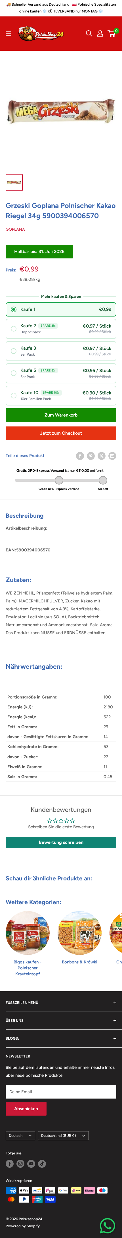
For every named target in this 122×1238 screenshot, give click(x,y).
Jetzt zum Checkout (61, 433)
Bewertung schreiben (61, 842)
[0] (111, 33)
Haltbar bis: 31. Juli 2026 (39, 251)
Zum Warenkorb (61, 415)
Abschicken (26, 1108)
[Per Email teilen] (112, 455)
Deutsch (15, 1135)
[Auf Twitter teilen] (102, 455)
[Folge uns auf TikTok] (42, 1164)
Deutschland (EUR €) (58, 1135)
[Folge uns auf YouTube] (31, 1164)
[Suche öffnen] (89, 33)
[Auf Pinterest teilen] (91, 455)
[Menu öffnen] (8, 33)
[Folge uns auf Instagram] (20, 1164)
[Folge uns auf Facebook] (10, 1164)
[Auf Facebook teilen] (80, 455)
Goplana (15, 229)
